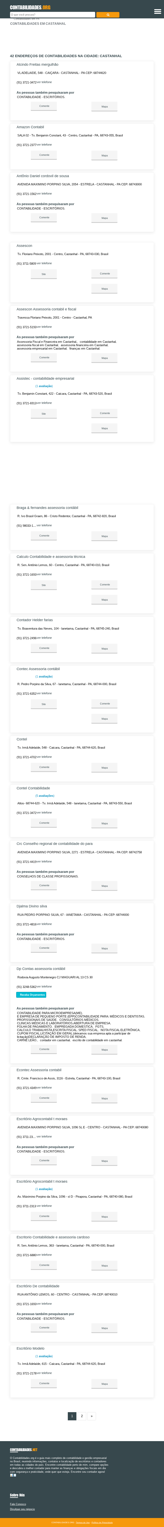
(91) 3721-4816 (26, 924)
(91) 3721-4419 (26, 861)
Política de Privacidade (102, 1522)
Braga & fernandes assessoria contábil (47, 508)
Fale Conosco (18, 1504)
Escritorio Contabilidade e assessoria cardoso (53, 1237)
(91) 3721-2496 (26, 638)
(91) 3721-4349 (26, 1088)
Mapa (104, 106)
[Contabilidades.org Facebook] (11, 1478)
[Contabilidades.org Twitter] (13, 1478)
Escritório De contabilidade (38, 1286)
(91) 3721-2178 (26, 1373)
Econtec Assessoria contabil (39, 1070)
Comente (44, 106)
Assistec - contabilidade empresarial (45, 379)
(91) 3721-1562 (26, 194)
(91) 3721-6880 (26, 1255)
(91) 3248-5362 (26, 987)
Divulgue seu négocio (22, 1509)
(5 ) (44, 795)
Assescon (24, 246)
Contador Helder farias (35, 620)
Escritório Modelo (30, 1348)
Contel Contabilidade (33, 788)
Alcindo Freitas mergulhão (37, 65)
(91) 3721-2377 (26, 145)
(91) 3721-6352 (26, 693)
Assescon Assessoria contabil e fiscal (46, 309)
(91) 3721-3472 (26, 82)
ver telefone (44, 82)
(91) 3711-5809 (26, 263)
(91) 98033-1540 (27, 525)
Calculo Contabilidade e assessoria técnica (51, 557)
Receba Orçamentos (32, 994)
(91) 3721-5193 (26, 327)
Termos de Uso (83, 1522)
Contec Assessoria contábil (38, 669)
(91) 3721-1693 (26, 574)
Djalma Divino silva (32, 906)
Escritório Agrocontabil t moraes (42, 1119)
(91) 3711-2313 (26, 1206)
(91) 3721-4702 (26, 757)
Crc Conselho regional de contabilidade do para (55, 844)
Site (44, 274)
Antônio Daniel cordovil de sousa (43, 176)
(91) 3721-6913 (26, 403)
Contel (22, 739)
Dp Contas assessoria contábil (41, 969)
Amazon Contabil (30, 127)
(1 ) (44, 386)
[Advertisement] (82, 38)
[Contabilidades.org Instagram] (14, 1478)
